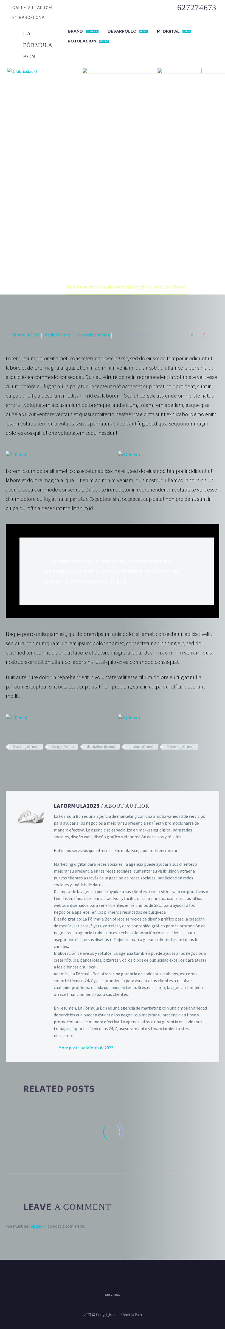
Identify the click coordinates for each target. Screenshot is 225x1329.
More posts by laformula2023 (85, 1047)
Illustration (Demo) (101, 746)
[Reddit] (49, 763)
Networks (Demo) (92, 335)
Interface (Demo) (141, 746)
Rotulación (88, 41)
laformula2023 (25, 335)
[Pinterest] (25, 763)
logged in (38, 1226)
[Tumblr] (33, 763)
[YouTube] (116, 1275)
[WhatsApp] (123, 1275)
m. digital (173, 31)
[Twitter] (17, 763)
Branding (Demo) (25, 746)
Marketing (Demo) (180, 746)
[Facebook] (9, 763)
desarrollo (127, 31)
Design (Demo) (63, 746)
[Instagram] (109, 1275)
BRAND (82, 31)
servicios (112, 1295)
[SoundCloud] (130, 1275)
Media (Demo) (57, 335)
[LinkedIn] (41, 763)
